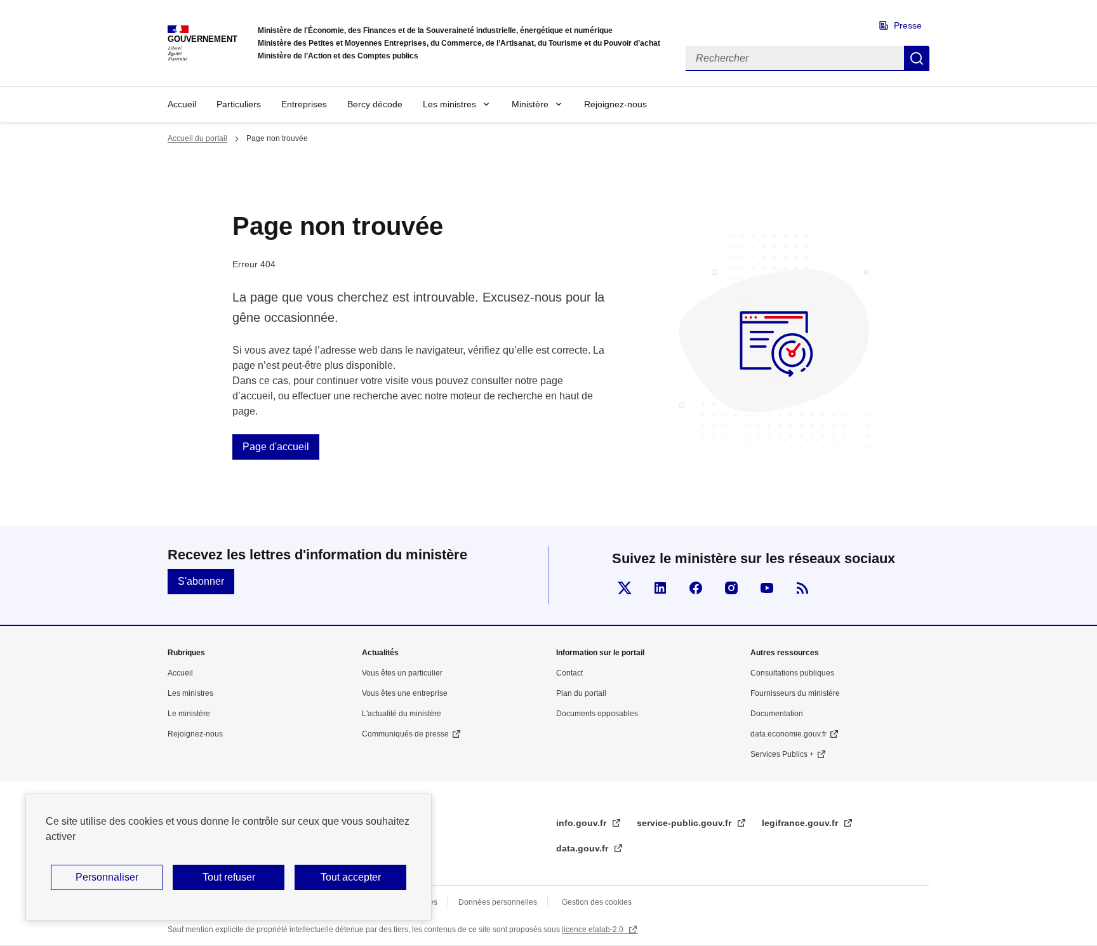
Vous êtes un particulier (402, 673)
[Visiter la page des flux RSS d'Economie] (802, 588)
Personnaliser (107, 877)
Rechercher (916, 58)
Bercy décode (374, 104)
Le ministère (189, 713)
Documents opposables (597, 713)
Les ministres (449, 104)
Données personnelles (497, 902)
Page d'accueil (276, 446)
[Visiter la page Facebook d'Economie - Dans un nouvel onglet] (695, 588)
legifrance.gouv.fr (801, 823)
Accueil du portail (197, 138)
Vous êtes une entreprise (405, 693)
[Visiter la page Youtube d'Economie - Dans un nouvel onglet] (767, 588)
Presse (908, 25)
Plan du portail (581, 693)
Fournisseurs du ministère (795, 693)
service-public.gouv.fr (685, 823)
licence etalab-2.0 (593, 929)
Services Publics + (782, 754)
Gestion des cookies (597, 902)
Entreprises (304, 104)
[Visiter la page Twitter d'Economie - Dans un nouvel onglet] (624, 588)
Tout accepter (351, 877)
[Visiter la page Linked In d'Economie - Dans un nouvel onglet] (660, 588)
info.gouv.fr (582, 823)
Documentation (776, 713)
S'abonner (201, 581)
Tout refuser (229, 877)
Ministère (530, 104)
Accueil (182, 104)
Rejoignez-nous (615, 104)
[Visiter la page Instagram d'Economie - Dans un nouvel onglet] (731, 588)
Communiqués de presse (405, 733)
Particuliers (238, 104)
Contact (569, 673)
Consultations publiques (792, 673)
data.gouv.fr (583, 848)
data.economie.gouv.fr (788, 733)
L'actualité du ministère (401, 713)
